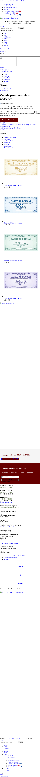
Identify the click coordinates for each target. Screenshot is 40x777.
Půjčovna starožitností (14, 760)
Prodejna (6, 144)
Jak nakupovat (11, 757)
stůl (5, 33)
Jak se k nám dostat (10, 137)
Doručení (10, 756)
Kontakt (6, 559)
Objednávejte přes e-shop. (8, 527)
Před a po (7, 142)
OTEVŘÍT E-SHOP (6, 71)
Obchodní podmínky (10, 557)
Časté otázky (11, 759)
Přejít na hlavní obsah (17, 1)
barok (5, 39)
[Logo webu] (9, 18)
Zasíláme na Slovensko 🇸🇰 (15, 763)
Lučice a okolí (8, 141)
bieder (6, 45)
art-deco (6, 44)
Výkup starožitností (13, 762)
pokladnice (7, 37)
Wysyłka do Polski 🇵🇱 (14, 765)
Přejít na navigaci (5, 1)
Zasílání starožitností (10, 148)
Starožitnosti (7, 89)
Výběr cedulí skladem (9, 120)
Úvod (1, 89)
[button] (20, 53)
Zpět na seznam (5, 126)
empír (5, 40)
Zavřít (2, 130)
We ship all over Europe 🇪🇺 (15, 766)
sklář (5, 42)
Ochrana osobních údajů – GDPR (14, 556)
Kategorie (7, 139)
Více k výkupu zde (6, 502)
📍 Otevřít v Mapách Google (9, 543)
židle (5, 35)
